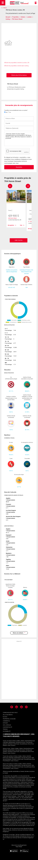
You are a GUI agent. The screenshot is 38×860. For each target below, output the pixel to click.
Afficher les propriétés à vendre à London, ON (16, 62)
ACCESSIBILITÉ (6, 731)
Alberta (22, 740)
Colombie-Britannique (30, 740)
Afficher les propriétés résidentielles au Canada (13, 771)
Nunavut (13, 745)
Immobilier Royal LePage (19, 3)
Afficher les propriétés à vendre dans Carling (16, 65)
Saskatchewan (12, 742)
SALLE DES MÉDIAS (8, 714)
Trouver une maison (7, 740)
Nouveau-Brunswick (20, 742)
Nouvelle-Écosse (23, 744)
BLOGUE (5, 716)
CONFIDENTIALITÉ (7, 727)
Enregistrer (11, 225)
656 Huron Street (12, 218)
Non (6, 112)
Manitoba (5, 742)
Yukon (9, 745)
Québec (18, 740)
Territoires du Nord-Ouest (13, 744)
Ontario (14, 740)
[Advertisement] (19, 670)
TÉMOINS (5, 729)
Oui (10, 112)
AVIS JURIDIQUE (7, 725)
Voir (21, 225)
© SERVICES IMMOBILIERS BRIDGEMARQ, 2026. (19, 734)
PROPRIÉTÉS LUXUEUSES (9, 718)
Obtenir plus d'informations (19, 75)
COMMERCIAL (6, 721)
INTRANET (5, 723)
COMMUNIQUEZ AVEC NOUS (10, 712)
